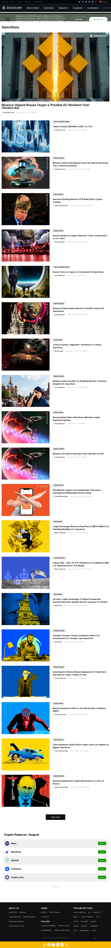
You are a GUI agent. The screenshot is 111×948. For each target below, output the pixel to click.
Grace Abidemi (60, 242)
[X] (96, 2)
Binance (84, 926)
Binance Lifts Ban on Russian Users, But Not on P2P (78, 453)
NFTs (75, 930)
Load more (55, 817)
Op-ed (94, 930)
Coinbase (93, 926)
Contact (19, 2)
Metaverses (84, 930)
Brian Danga (59, 351)
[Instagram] (92, 2)
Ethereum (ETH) (59, 558)
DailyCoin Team (8, 112)
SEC (89, 912)
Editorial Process (16, 921)
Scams (75, 926)
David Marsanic (60, 315)
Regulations (58, 194)
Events (13, 2)
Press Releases (29, 917)
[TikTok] (79, 2)
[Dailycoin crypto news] (12, 7)
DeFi (98, 917)
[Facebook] (83, 2)
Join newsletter (38, 2)
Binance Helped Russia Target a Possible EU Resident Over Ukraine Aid (45, 106)
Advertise (27, 2)
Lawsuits (97, 912)
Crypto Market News (61, 121)
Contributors (15, 917)
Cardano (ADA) (59, 630)
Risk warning (46, 930)
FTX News (84, 921)
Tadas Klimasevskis (61, 205)
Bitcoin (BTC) (58, 740)
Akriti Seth (58, 605)
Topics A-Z (45, 917)
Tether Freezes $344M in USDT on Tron (72, 126)
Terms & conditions (62, 930)
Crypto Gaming (88, 917)
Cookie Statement (48, 926)
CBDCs (75, 921)
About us (5, 2)
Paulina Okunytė (60, 678)
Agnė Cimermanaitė (61, 787)
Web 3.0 (76, 917)
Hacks (93, 921)
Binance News (59, 158)
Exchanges (58, 340)
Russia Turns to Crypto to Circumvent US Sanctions (78, 272)
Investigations (79, 912)
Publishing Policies (16, 926)
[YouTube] (86, 2)
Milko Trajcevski (60, 533)
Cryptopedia (54, 912)
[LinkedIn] (89, 2)
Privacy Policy (64, 926)
